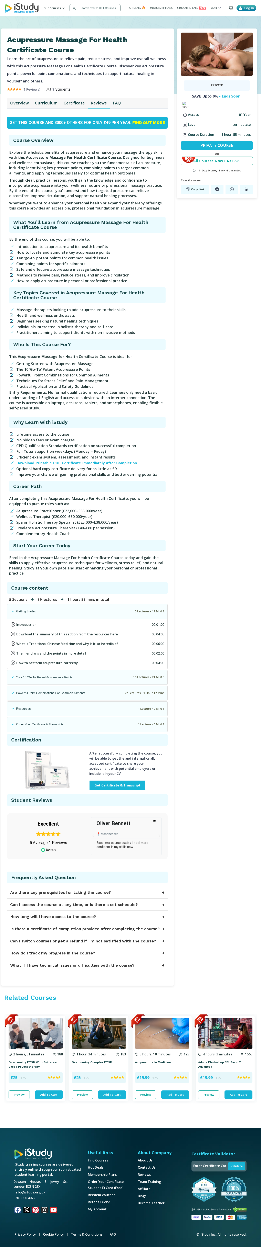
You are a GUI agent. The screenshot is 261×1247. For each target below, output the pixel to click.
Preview (19, 1095)
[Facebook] (17, 1210)
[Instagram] (44, 1210)
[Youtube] (53, 1210)
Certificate (74, 103)
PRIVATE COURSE (216, 145)
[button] (93, 836)
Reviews (99, 103)
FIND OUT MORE (148, 122)
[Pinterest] (35, 1210)
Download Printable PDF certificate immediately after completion (76, 463)
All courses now (216, 160)
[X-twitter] (26, 1210)
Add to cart (49, 1095)
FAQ (117, 103)
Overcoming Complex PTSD (92, 1062)
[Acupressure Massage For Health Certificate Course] (217, 53)
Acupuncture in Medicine (153, 1062)
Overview (19, 103)
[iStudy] (22, 7)
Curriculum (46, 103)
